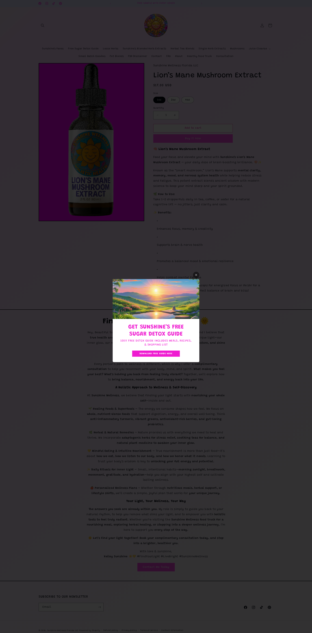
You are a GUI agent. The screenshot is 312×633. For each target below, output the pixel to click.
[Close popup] (196, 275)
